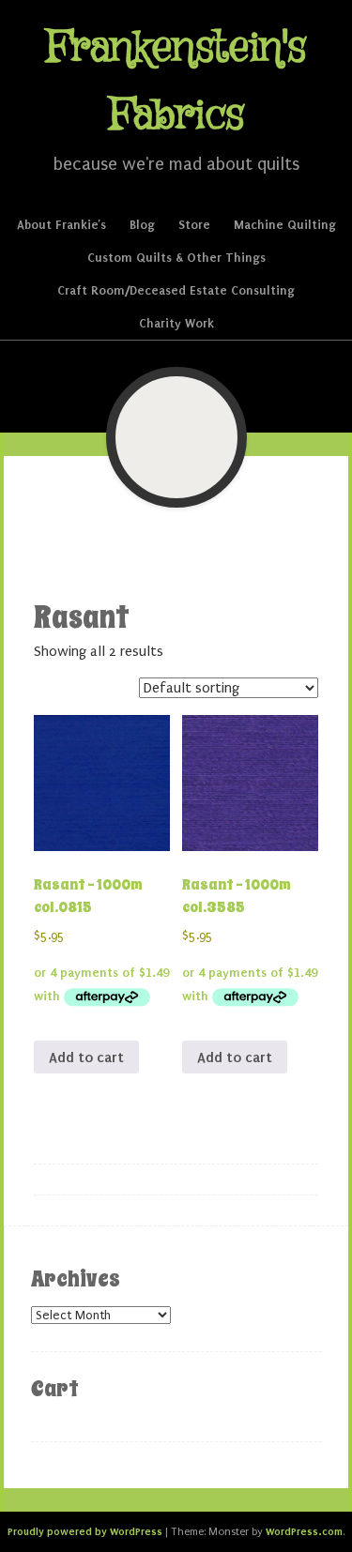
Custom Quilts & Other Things (176, 258)
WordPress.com (304, 1531)
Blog (142, 225)
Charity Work (176, 323)
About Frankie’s (61, 225)
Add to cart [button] (86, 1057)
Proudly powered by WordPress (85, 1531)
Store (194, 225)
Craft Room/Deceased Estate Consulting (176, 290)
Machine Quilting (285, 225)
